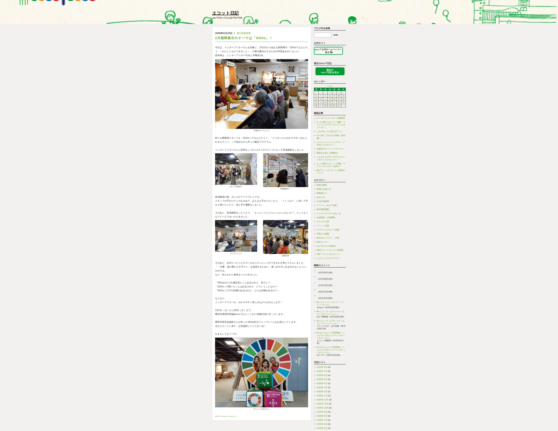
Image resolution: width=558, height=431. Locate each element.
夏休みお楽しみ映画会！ (328, 153)
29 (330, 106)
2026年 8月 (322, 367)
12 (316, 99)
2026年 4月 (322, 383)
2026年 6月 (322, 375)
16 (334, 99)
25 (343, 102)
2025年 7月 (322, 420)
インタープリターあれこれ (329, 213)
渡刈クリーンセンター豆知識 (330, 250)
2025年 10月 (322, 408)
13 (321, 99)
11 (343, 96)
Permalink (223, 416)
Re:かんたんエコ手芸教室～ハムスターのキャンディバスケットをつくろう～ (331, 335)
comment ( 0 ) (232, 416)
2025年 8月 (322, 416)
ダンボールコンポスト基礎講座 (331, 118)
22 (330, 102)
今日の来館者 (323, 201)
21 (325, 102)
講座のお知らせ (324, 189)
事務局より (322, 193)
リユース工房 (323, 221)
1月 (330, 86)
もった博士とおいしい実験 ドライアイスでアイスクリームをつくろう (331, 124)
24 (339, 102)
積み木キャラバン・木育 (328, 238)
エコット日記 (225, 13)
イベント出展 (323, 225)
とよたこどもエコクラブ (328, 258)
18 (343, 99)
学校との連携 (323, 234)
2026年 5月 (322, 379)
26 (316, 106)
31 (339, 106)
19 (316, 102)
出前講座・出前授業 (326, 217)
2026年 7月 (322, 371)
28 (325, 106)
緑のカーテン (323, 242)
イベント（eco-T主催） (327, 205)
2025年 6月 (322, 424)
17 (339, 99)
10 (339, 96)
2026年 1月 (322, 395)
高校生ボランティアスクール (330, 149)
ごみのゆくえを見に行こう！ (330, 131)
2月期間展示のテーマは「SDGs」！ (244, 38)
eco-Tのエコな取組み (326, 246)
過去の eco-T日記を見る (330, 71)
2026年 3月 (322, 387)
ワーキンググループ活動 (328, 230)
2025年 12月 (322, 399)
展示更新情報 (244, 33)
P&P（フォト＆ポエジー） (329, 254)
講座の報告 (322, 185)
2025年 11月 (322, 404)
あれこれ (321, 197)
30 (334, 106)
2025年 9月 (322, 412)
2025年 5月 (322, 428)
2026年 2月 (322, 391)
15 (330, 99)
